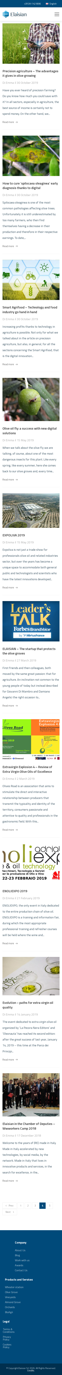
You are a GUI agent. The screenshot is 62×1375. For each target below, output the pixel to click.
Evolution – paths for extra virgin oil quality (27, 1005)
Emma (10, 82)
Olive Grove (11, 1292)
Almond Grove (13, 1302)
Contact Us (21, 1270)
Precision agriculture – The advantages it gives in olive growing (30, 73)
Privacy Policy (7, 1338)
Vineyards (10, 1297)
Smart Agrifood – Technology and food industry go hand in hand (29, 309)
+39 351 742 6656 (32, 3)
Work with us (22, 1260)
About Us (20, 1250)
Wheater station (14, 1287)
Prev (11, 1206)
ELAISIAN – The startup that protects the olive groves (29, 651)
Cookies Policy (7, 1345)
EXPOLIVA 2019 (13, 535)
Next (8, 1212)
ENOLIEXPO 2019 (14, 891)
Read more (8, 122)
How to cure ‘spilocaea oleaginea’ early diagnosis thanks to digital (30, 186)
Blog (17, 1255)
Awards (19, 1265)
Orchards (10, 1307)
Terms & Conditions (9, 1331)
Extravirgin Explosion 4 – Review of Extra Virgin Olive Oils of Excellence (27, 769)
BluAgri (9, 1312)
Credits (30, 1370)
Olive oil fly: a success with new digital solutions (29, 431)
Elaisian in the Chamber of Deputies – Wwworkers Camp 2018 (28, 1126)
